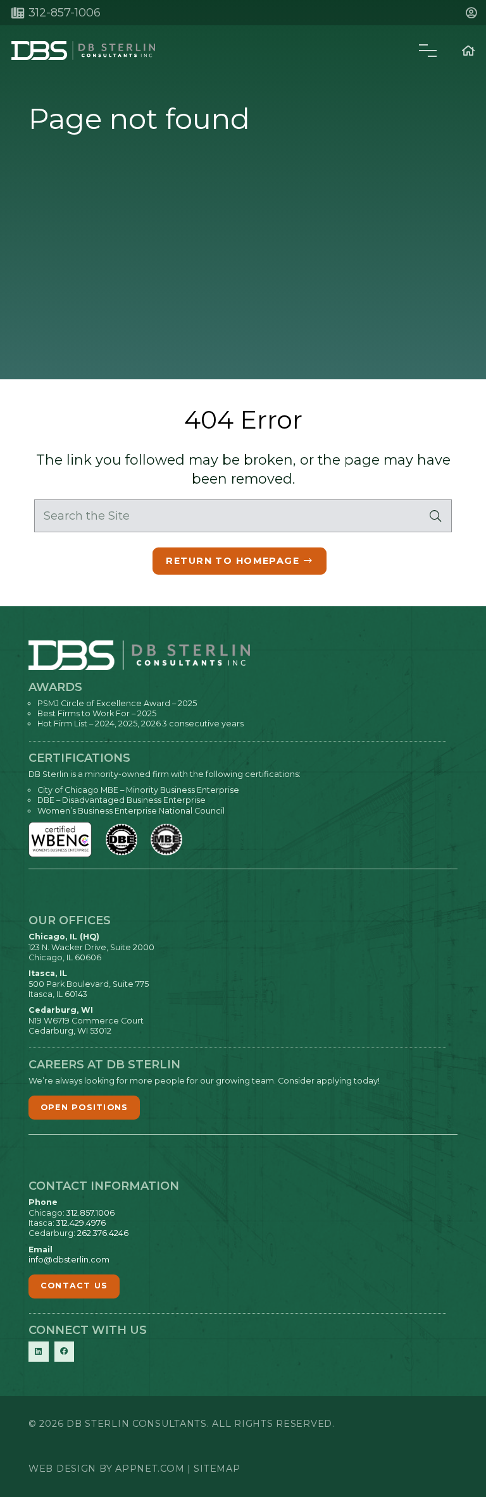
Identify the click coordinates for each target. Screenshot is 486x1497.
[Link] (468, 51)
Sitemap (217, 1468)
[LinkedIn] (38, 1351)
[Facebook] (64, 1351)
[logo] (83, 50)
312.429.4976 (81, 1223)
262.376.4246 (102, 1233)
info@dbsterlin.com (68, 1259)
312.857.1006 (90, 1213)
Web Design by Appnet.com (106, 1468)
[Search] (435, 516)
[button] (474, 12)
